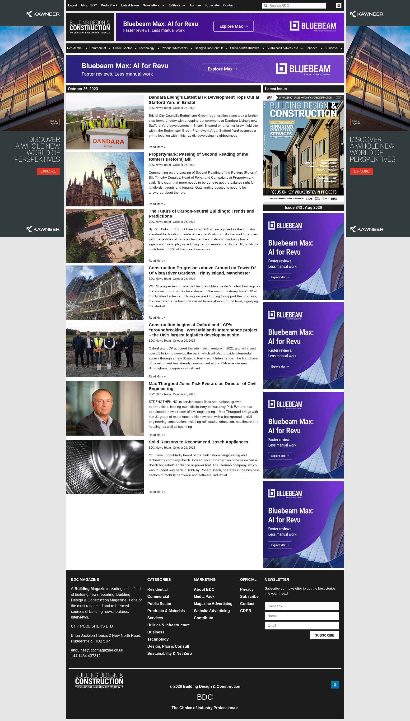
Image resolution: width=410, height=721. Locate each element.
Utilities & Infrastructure (168, 625)
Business (331, 48)
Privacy (247, 589)
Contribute (203, 618)
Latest (72, 5)
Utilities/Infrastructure (245, 48)
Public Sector (122, 48)
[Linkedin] (338, 5)
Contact (228, 5)
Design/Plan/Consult (209, 48)
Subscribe (212, 5)
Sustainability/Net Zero (282, 48)
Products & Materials (166, 611)
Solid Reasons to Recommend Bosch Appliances (198, 442)
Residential (74, 48)
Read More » (157, 147)
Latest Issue (130, 5)
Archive (195, 5)
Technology (146, 48)
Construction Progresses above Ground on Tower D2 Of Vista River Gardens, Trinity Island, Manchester (202, 270)
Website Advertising (212, 611)
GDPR (245, 611)
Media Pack (109, 5)
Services (311, 48)
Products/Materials (175, 48)
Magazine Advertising (213, 604)
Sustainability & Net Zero (169, 653)
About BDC (89, 5)
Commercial (97, 48)
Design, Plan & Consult (168, 646)
